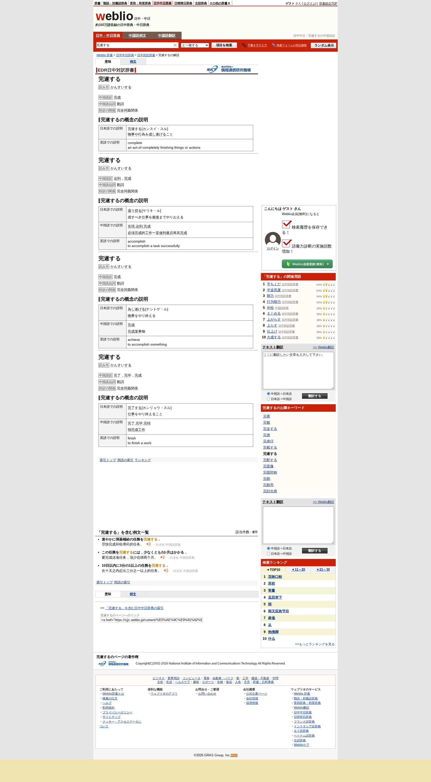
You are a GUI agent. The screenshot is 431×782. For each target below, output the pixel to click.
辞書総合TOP (328, 3)
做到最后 (166, 233)
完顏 (266, 479)
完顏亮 (268, 485)
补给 (270, 308)
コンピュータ (192, 678)
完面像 (268, 466)
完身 (266, 435)
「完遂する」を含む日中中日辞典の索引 (134, 608)
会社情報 (252, 698)
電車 (207, 678)
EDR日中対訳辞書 (116, 70)
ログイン (310, 3)
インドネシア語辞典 (307, 726)
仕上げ (272, 331)
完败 (266, 422)
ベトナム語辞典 (304, 735)
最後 (155, 217)
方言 (247, 681)
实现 (131, 226)
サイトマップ (111, 716)
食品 (229, 681)
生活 (169, 681)
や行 (138, 134)
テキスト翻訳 (272, 347)
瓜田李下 (275, 597)
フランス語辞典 (304, 721)
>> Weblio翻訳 (323, 347)
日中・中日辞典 (108, 35)
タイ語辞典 (301, 730)
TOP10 (273, 570)
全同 (123, 110)
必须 (131, 233)
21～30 (323, 569)
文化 (160, 681)
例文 (133, 61)
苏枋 (271, 583)
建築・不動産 (260, 678)
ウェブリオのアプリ (164, 693)
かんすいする (120, 87)
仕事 (145, 217)
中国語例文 (137, 35)
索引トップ (108, 460)
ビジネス (159, 678)
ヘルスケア (182, 681)
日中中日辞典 (163, 3)
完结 (147, 423)
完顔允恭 (270, 491)
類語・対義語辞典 (115, 3)
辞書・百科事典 (263, 681)
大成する (274, 337)
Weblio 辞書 (105, 55)
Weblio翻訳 (301, 707)
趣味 (196, 681)
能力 (270, 296)
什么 (271, 639)
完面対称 (270, 472)
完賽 (266, 416)
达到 (117, 178)
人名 (238, 681)
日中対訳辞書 (146, 55)
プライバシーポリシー (117, 712)
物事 (131, 134)
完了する (135, 408)
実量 (271, 590)
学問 (275, 678)
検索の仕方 (110, 698)
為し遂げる (136, 309)
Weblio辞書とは (113, 693)
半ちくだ (274, 284)
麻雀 (271, 618)
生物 (220, 681)
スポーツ (208, 681)
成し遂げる (157, 134)
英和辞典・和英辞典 (307, 702)
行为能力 (274, 302)
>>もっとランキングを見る (315, 644)
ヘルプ (107, 702)
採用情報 (252, 702)
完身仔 (268, 441)
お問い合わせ (207, 693)
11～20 (298, 569)
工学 (245, 678)
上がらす (274, 319)
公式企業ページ (256, 693)
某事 (138, 331)
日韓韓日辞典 (183, 3)
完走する (270, 429)
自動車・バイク (223, 678)
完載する (270, 447)
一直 (155, 233)
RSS (234, 755)
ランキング (143, 460)
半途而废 (274, 290)
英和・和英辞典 (140, 3)
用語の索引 (125, 460)
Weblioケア (301, 744)
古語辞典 (201, 3)
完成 (117, 97)
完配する (270, 460)
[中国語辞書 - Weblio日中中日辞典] (114, 19)
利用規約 (108, 707)
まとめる (274, 313)
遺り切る (135, 211)
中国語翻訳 (167, 35)
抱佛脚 (273, 632)
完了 (117, 375)
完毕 (127, 375)
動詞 (120, 104)
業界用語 (174, 678)
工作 (148, 233)
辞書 (98, 3)
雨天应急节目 (278, 611)
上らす (272, 325)
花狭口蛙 (275, 577)
